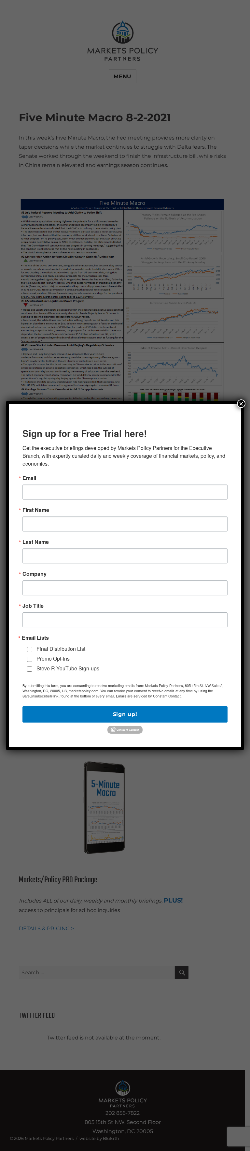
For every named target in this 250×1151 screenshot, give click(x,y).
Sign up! (125, 714)
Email (29, 478)
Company (34, 573)
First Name (35, 510)
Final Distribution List (60, 648)
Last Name (35, 542)
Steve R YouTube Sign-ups (67, 668)
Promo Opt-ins (53, 658)
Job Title (33, 605)
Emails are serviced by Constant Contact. (149, 695)
